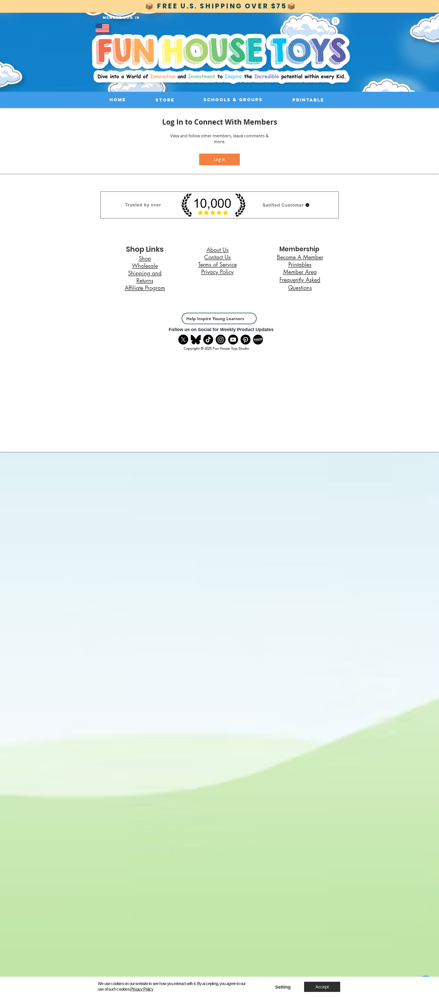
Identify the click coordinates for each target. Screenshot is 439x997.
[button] (283, 987)
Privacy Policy (141, 989)
